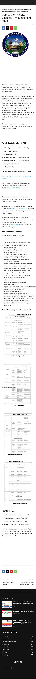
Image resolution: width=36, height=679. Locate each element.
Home (3, 7)
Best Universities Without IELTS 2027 (23, 611)
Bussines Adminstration (20, 9)
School (18, 11)
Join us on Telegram (8, 176)
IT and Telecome (5, 11)
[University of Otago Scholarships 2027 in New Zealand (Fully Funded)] (7, 604)
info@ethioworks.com (15, 668)
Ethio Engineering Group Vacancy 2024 (8, 583)
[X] (7, 28)
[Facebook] (3, 28)
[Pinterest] (11, 28)
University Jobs (24, 11)
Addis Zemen (11, 9)
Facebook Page (16, 188)
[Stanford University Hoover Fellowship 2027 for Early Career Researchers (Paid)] (7, 623)
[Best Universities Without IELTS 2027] (7, 613)
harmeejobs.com (7, 211)
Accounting (9, 7)
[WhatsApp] (15, 28)
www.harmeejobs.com (18, 208)
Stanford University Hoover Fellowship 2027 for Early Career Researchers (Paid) (22, 622)
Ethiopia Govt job (13, 224)
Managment (13, 11)
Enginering (29, 9)
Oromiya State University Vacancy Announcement (27, 583)
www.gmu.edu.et (20, 167)
